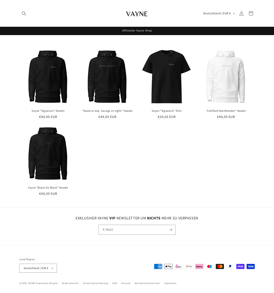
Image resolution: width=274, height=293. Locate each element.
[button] (24, 13)
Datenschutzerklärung (95, 283)
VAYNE (31, 283)
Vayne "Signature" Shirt (167, 111)
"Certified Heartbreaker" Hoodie (226, 111)
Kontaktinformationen (147, 283)
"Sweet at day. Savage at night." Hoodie (107, 111)
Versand (125, 283)
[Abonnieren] (170, 230)
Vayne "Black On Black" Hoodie (48, 187)
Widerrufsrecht (70, 283)
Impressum (170, 283)
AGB (114, 283)
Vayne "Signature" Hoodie (48, 111)
